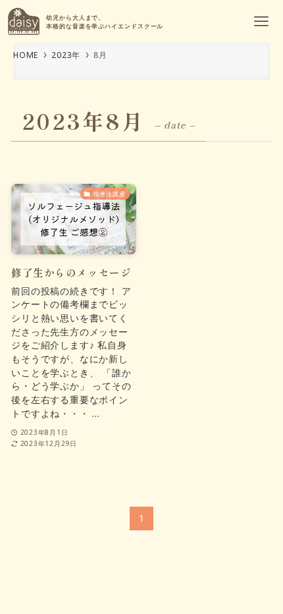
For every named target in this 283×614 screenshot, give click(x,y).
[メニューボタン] (261, 21)
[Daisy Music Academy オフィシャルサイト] (24, 21)
